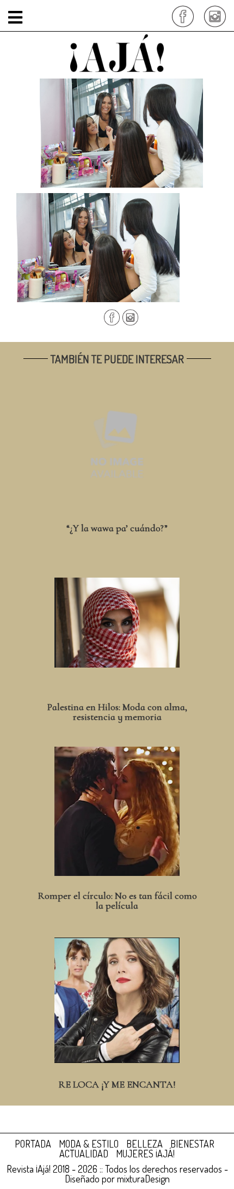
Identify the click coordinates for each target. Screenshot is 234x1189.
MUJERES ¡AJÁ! (145, 1154)
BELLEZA (144, 1144)
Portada (33, 1144)
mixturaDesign (143, 1179)
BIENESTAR (192, 1144)
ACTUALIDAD (83, 1154)
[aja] (117, 51)
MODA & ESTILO (89, 1144)
